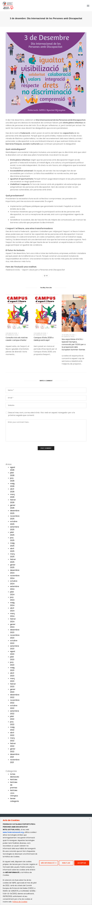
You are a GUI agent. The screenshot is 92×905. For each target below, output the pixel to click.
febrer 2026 (13, 501)
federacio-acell (12, 335)
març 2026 (12, 495)
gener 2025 (12, 566)
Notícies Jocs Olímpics (14, 793)
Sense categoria (14, 799)
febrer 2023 (13, 685)
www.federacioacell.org (13, 832)
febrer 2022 (13, 744)
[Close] (89, 818)
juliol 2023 (12, 658)
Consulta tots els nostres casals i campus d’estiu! (17, 338)
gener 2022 (12, 750)
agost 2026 (12, 468)
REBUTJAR (66, 863)
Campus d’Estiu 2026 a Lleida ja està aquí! (43, 338)
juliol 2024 (12, 593)
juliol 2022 (12, 717)
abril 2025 (12, 549)
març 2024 (12, 614)
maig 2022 (12, 728)
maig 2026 (12, 485)
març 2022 (12, 739)
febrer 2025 (13, 560)
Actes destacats (14, 775)
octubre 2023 (13, 642)
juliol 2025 (12, 533)
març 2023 (12, 679)
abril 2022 (12, 734)
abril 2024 (12, 609)
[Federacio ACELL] (8, 5)
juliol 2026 (12, 474)
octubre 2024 (13, 582)
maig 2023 (12, 669)
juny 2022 (12, 723)
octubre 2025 (13, 522)
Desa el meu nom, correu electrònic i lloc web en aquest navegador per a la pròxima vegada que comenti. (41, 414)
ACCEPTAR (82, 863)
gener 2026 (12, 506)
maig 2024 (12, 604)
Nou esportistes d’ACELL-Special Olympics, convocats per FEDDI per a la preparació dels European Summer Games (73, 344)
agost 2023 (12, 652)
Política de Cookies (19, 902)
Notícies (13, 779)
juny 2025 (12, 539)
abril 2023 (12, 674)
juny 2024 (12, 598)
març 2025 (12, 555)
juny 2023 (12, 663)
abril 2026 (12, 490)
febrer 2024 (13, 620)
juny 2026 (12, 479)
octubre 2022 (13, 707)
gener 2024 (12, 625)
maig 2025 (12, 544)
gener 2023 (12, 690)
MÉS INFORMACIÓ (48, 863)
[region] (46, 861)
